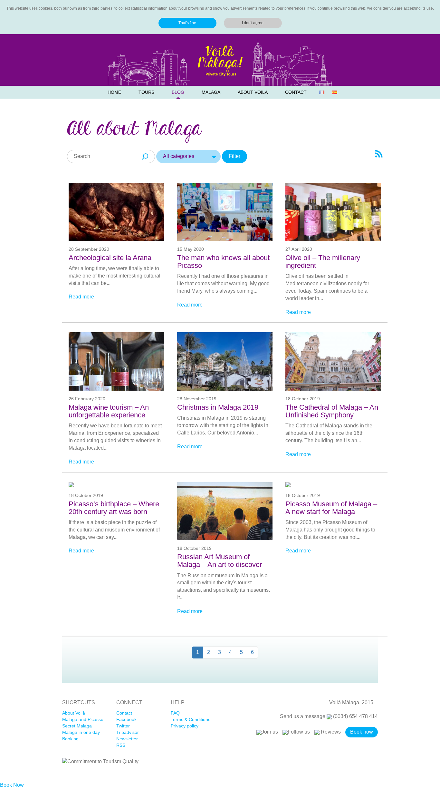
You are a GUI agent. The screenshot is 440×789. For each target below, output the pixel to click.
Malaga (211, 92)
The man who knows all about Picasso (223, 261)
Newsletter (127, 738)
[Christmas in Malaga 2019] (225, 361)
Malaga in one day (81, 732)
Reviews (330, 732)
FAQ (175, 713)
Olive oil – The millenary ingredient (322, 261)
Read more (81, 296)
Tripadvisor (127, 732)
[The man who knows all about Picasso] (225, 212)
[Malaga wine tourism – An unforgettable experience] (116, 361)
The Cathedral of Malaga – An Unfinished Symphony (331, 411)
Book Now (12, 785)
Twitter (123, 725)
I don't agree (252, 23)
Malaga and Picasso (82, 719)
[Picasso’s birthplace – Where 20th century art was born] (116, 484)
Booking (70, 738)
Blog (178, 92)
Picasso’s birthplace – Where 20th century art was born (114, 508)
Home (114, 92)
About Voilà (253, 92)
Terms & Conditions (190, 719)
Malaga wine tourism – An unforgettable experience (109, 411)
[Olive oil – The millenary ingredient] (333, 212)
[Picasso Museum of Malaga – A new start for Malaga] (333, 484)
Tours (146, 92)
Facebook (126, 719)
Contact (296, 92)
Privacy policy (184, 725)
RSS (120, 745)
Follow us (299, 732)
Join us (270, 732)
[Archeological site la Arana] (116, 212)
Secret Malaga (77, 725)
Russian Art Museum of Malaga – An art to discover (219, 561)
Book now (361, 732)
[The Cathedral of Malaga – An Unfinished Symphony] (333, 361)
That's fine (187, 23)
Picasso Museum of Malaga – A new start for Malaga (331, 508)
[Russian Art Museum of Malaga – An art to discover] (225, 511)
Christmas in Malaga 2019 (217, 407)
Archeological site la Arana (110, 258)
